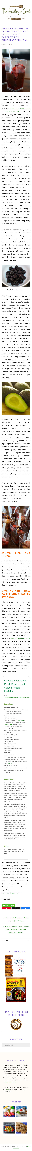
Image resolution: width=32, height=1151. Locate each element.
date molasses (20, 720)
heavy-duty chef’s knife (20, 638)
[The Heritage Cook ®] (16, 21)
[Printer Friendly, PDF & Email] (8, 905)
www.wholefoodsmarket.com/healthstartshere (17, 697)
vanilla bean (8, 724)
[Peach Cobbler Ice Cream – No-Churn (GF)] (9, 1111)
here (7, 1089)
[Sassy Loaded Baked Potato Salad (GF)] (9, 1127)
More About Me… (11, 1082)
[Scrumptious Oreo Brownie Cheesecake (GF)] (21, 1111)
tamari (10, 763)
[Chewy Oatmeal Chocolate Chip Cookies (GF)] (21, 1127)
